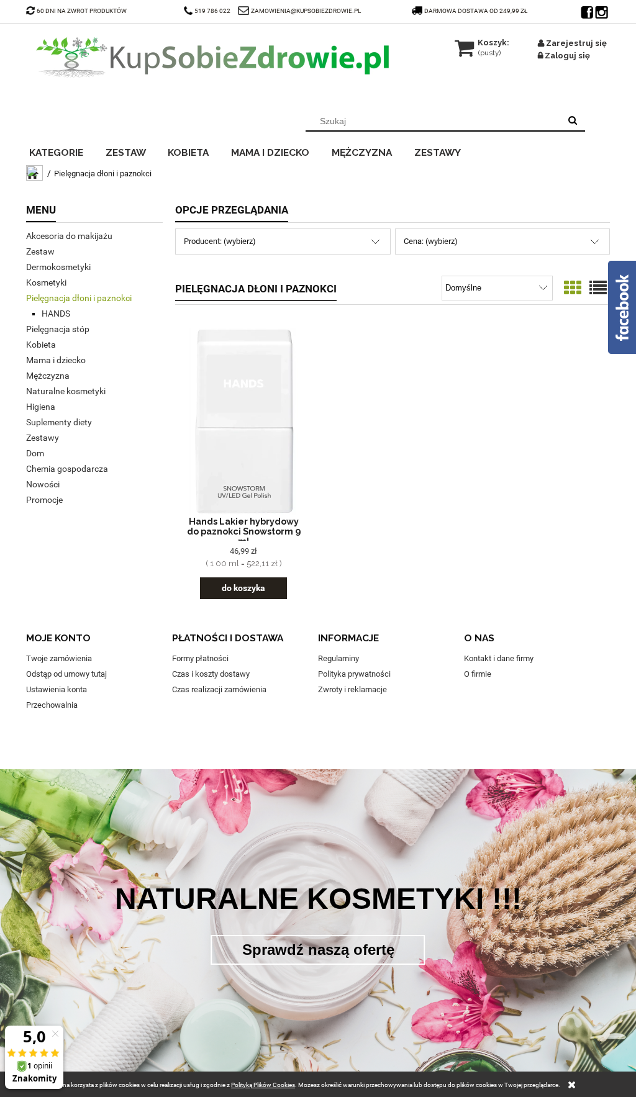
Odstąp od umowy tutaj (66, 674)
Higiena (40, 407)
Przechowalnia (52, 705)
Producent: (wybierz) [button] (220, 241)
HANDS (56, 313)
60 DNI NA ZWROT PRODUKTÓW (82, 10)
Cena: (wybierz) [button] (431, 241)
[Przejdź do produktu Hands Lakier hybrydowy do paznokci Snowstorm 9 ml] (243, 421)
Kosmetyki (46, 282)
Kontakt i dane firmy (499, 658)
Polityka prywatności (354, 674)
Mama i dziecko (56, 360)
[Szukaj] (572, 121)
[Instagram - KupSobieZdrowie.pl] (602, 9)
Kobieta (41, 345)
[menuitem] (64, 150)
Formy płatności (200, 658)
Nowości (43, 484)
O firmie (477, 674)
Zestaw (40, 251)
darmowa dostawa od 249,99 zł (476, 10)
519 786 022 (213, 10)
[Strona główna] (212, 57)
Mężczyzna (48, 376)
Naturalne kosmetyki (66, 391)
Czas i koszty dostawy (211, 674)
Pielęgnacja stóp (57, 329)
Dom (35, 453)
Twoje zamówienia (59, 658)
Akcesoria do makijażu (69, 236)
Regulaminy (338, 658)
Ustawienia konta (56, 689)
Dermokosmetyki (58, 267)
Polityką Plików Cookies (263, 1085)
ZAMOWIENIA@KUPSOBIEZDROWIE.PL (306, 10)
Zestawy (42, 438)
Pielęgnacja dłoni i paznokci (79, 298)
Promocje (44, 500)
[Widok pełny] (598, 288)
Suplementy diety (59, 422)
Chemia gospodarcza (67, 469)
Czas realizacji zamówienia (219, 689)
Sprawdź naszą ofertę (318, 949)
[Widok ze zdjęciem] (572, 288)
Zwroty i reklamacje (352, 689)
